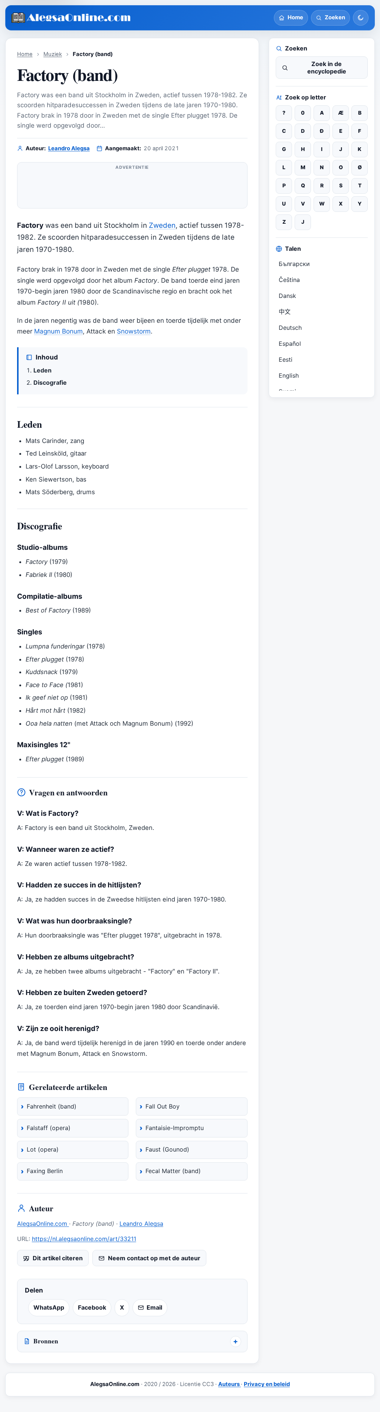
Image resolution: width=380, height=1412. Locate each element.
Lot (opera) (43, 1149)
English (289, 375)
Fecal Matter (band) (173, 1171)
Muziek (52, 54)
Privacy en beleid (267, 1384)
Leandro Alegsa (69, 148)
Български (294, 263)
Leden (42, 370)
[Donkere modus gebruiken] (360, 18)
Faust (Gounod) (167, 1149)
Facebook (92, 1307)
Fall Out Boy (162, 1106)
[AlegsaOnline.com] (71, 18)
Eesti (285, 359)
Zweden (162, 225)
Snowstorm (134, 331)
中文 (285, 311)
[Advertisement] (132, 188)
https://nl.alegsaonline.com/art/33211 (84, 1238)
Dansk (287, 295)
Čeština (289, 279)
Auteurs (229, 1384)
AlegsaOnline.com (43, 1223)
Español (290, 343)
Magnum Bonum (58, 331)
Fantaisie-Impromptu (174, 1128)
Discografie (50, 382)
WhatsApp (48, 1307)
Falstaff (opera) (49, 1128)
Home (25, 54)
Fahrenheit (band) (51, 1106)
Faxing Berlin (45, 1171)
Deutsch (290, 327)
